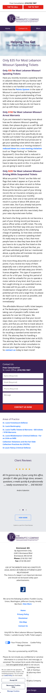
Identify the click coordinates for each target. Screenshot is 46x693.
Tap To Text (33, 7)
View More (23, 518)
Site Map (23, 622)
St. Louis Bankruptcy (11, 426)
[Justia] (23, 589)
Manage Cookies (24, 645)
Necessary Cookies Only (13, 686)
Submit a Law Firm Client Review (23, 525)
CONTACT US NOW (23, 407)
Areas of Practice (11, 419)
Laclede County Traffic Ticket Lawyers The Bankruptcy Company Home (23, 18)
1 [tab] (19, 510)
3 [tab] (26, 510)
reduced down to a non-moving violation (22, 148)
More (38, 28)
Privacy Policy (23, 614)
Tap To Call (12, 7)
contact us (10, 350)
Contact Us (23, 28)
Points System (23, 89)
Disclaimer (23, 618)
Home (7, 28)
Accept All (13, 680)
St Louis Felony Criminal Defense (17, 448)
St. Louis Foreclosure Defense (15, 423)
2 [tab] (23, 510)
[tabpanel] (23, 479)
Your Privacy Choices (19, 642)
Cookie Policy (35, 642)
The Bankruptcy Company (30, 680)
